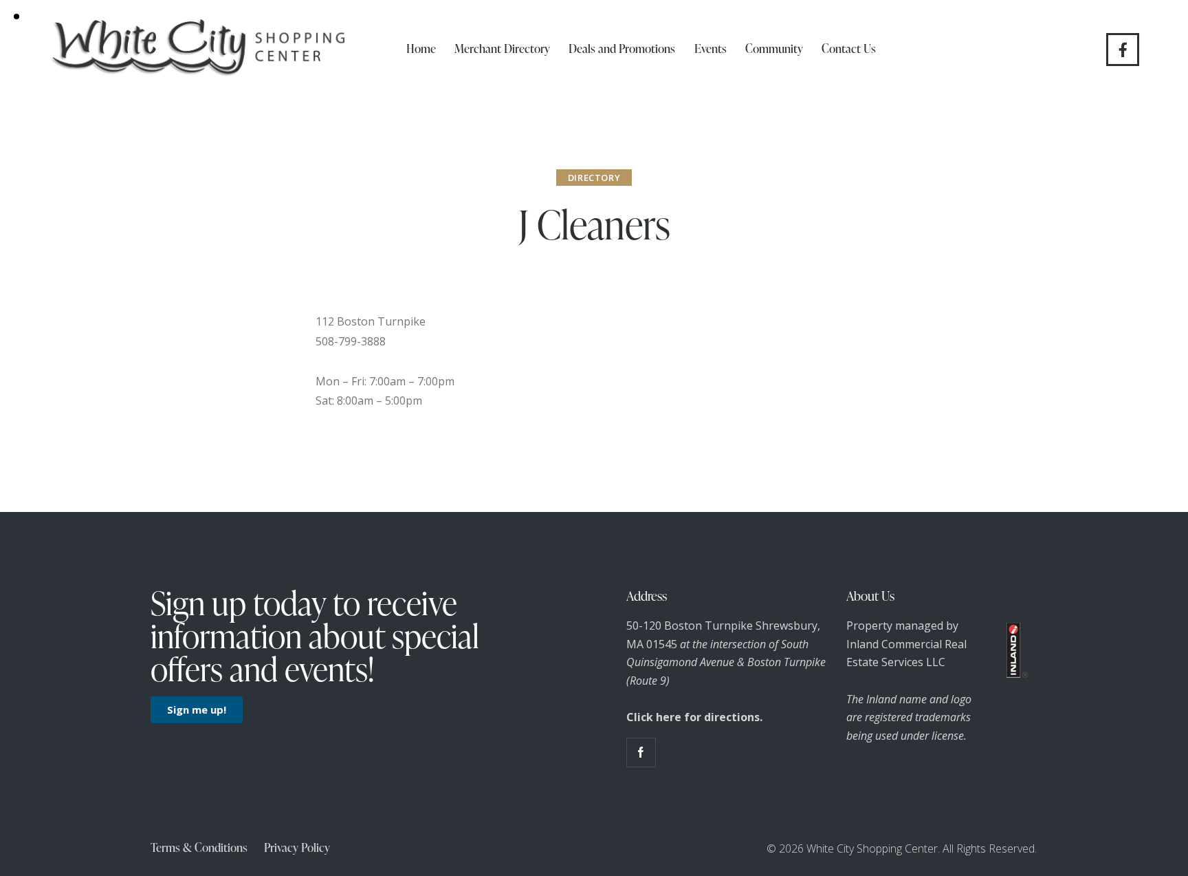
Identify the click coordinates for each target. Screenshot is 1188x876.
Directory (594, 177)
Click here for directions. (694, 717)
